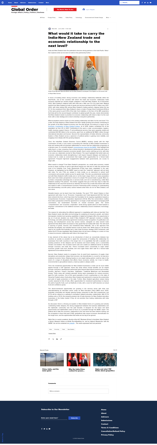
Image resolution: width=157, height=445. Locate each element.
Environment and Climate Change (94, 17)
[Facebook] (142, 3)
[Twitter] (145, 3)
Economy (56, 329)
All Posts (42, 17)
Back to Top (2, 437)
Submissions (106, 420)
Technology (79, 17)
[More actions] (108, 29)
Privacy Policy (107, 435)
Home (103, 410)
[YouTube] (150, 3)
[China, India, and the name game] (52, 359)
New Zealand (71, 329)
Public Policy (69, 17)
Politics (60, 17)
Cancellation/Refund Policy (113, 431)
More (107, 17)
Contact (104, 424)
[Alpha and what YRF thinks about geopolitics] (105, 359)
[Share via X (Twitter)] (53, 339)
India (50, 329)
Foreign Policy (51, 17)
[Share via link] (61, 339)
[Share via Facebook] (49, 339)
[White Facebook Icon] (42, 429)
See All (115, 350)
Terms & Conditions (110, 428)
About (103, 413)
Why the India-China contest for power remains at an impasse (78, 370)
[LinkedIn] (148, 3)
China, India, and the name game (50, 370)
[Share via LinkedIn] (57, 339)
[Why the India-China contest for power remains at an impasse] (78, 359)
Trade (63, 329)
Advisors (105, 417)
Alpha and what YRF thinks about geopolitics (105, 370)
